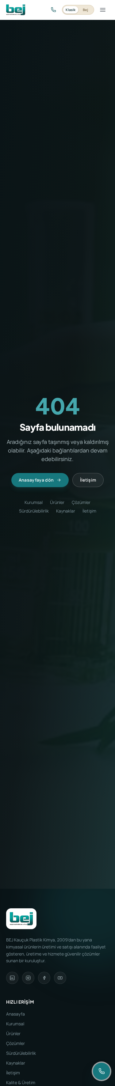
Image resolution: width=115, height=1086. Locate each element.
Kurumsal (34, 502)
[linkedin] (12, 978)
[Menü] (103, 10)
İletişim (88, 480)
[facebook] (44, 978)
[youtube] (60, 978)
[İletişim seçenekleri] (101, 1071)
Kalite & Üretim (20, 1082)
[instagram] (28, 978)
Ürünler (57, 502)
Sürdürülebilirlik (34, 511)
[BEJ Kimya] (15, 9)
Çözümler (81, 502)
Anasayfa (15, 1014)
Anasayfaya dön (36, 480)
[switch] (78, 10)
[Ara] (53, 10)
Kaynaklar (65, 511)
